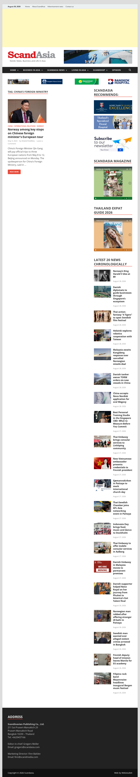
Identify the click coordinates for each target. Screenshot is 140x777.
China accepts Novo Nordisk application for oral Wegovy (121, 397)
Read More (13, 171)
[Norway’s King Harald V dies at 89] (102, 271)
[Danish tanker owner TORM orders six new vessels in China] (102, 374)
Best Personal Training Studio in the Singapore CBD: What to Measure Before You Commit (122, 419)
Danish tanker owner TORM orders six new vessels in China (121, 378)
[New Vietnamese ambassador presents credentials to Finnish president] (102, 459)
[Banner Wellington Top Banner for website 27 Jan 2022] (18, 83)
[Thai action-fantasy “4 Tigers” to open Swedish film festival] (102, 312)
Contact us (70, 6)
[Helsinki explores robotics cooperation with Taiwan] (102, 331)
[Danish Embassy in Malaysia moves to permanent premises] (102, 562)
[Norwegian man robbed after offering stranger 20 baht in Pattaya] (102, 611)
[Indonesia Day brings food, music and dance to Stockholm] (102, 524)
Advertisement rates (55, 6)
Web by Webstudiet (123, 773)
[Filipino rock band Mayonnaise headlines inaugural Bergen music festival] (102, 674)
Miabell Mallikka (28, 141)
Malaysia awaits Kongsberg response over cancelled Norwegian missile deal (122, 357)
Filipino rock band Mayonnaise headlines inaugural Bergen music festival (122, 681)
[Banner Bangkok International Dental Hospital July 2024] (114, 128)
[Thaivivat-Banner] (87, 83)
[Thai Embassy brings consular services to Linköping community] (102, 437)
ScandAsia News (56, 70)
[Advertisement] (70, 28)
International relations (24, 126)
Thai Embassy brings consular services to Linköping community (121, 442)
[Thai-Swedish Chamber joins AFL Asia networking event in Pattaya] (102, 502)
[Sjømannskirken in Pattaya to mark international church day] (102, 480)
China (10, 126)
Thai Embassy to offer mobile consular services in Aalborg (122, 547)
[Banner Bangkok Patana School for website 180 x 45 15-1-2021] (51, 83)
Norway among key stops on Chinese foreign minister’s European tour (26, 133)
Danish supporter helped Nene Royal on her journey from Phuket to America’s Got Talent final (122, 592)
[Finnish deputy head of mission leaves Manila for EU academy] (102, 655)
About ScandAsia (38, 6)
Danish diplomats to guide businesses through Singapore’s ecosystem (122, 294)
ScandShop (99, 70)
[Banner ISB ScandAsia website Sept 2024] (98, 62)
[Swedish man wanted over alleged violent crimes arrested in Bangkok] (102, 633)
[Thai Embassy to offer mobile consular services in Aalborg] (102, 543)
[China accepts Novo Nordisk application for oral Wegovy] (102, 393)
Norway (40, 126)
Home (27, 6)
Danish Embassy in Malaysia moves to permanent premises (122, 568)
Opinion (116, 70)
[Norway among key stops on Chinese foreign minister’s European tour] (27, 111)
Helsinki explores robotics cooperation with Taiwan (122, 335)
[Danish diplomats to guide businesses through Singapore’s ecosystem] (102, 287)
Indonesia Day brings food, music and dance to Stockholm (122, 528)
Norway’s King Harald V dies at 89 (121, 274)
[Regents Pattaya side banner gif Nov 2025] (114, 113)
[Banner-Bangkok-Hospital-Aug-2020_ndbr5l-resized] (118, 83)
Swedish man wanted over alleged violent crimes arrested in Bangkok (121, 639)
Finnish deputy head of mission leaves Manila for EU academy (122, 659)
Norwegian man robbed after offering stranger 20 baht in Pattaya (122, 617)
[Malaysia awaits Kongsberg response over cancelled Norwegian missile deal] (102, 350)
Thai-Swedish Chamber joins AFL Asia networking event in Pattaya (122, 508)
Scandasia (29, 773)
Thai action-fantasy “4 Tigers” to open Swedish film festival (122, 316)
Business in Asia (31, 70)
